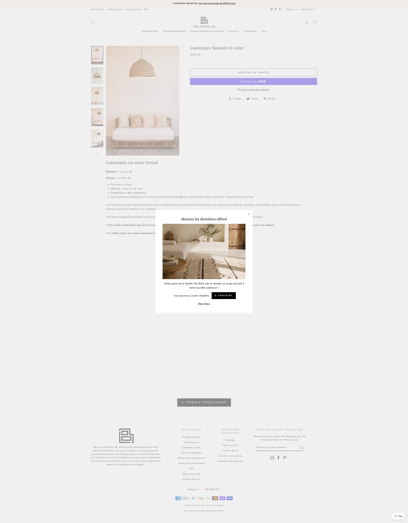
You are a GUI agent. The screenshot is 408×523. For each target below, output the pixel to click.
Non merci (204, 303)
